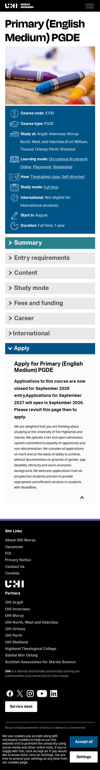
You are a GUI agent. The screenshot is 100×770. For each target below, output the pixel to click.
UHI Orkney (15, 629)
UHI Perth (13, 635)
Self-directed (73, 177)
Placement (42, 167)
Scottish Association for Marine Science (40, 662)
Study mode (28, 288)
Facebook (9, 693)
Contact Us (15, 567)
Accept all (84, 742)
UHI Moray (14, 616)
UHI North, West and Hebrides (31, 622)
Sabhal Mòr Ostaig (21, 655)
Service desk (21, 706)
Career (20, 318)
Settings (84, 757)
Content (22, 273)
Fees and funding (35, 303)
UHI (8, 671)
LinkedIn (54, 693)
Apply (18, 348)
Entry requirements (38, 258)
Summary (24, 243)
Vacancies (14, 547)
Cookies (12, 573)
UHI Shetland (16, 642)
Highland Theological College (30, 649)
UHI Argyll (14, 602)
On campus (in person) (68, 159)
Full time (51, 187)
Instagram (30, 693)
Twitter (20, 693)
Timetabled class (45, 177)
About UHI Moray (20, 540)
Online (25, 167)
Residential (62, 167)
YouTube (42, 693)
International (28, 333)
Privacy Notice (18, 560)
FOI (8, 553)
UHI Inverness (17, 609)
